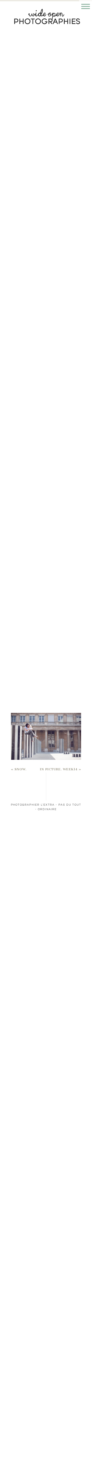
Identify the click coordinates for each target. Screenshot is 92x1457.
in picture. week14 (58, 769)
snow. (21, 769)
